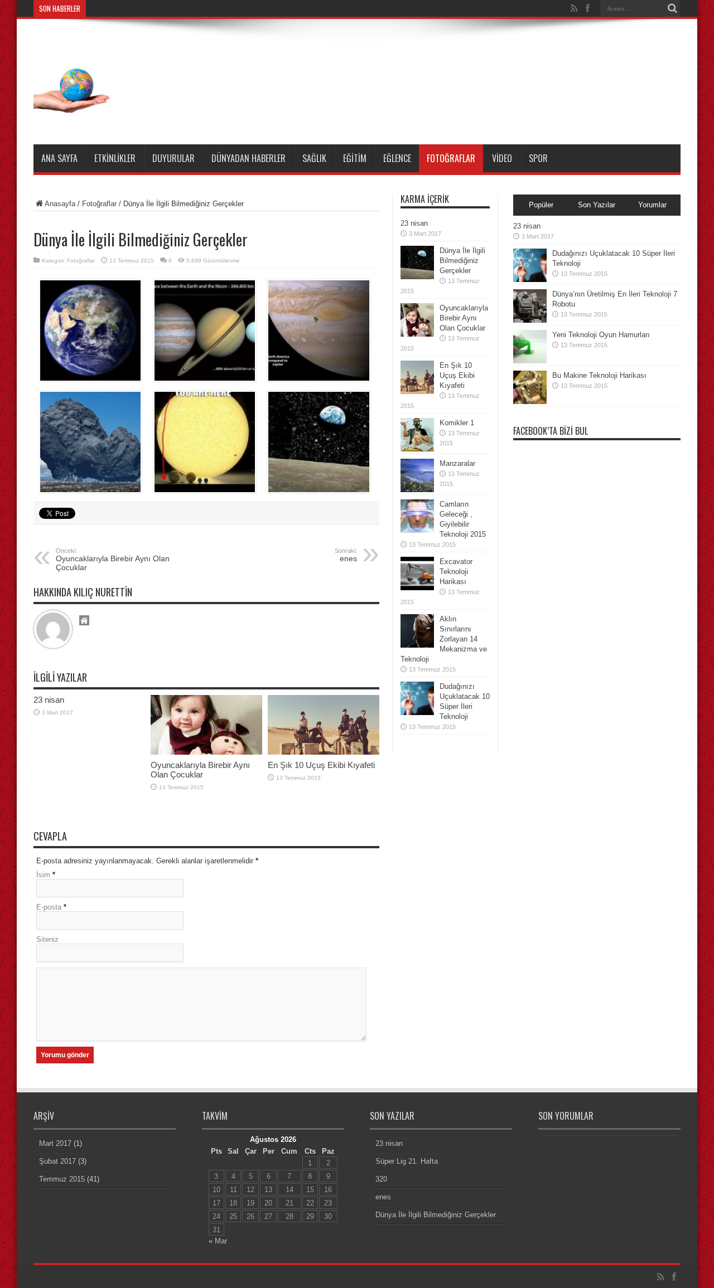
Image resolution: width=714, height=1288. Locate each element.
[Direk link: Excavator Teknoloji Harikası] (417, 588)
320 (381, 1179)
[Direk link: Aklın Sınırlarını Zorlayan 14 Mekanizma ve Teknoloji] (417, 645)
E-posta (48, 907)
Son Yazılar (596, 205)
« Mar (218, 1241)
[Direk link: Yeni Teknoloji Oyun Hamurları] (530, 361)
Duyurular (173, 158)
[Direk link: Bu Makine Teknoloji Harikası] (530, 401)
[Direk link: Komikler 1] (417, 449)
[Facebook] (587, 8)
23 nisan (48, 699)
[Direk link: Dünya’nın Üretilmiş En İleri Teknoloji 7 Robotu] (530, 320)
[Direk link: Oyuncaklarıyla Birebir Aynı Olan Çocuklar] (206, 752)
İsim (43, 875)
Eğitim (354, 158)
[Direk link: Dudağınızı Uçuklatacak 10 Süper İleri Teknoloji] (417, 712)
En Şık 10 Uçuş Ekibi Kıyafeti (321, 765)
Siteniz (47, 939)
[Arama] (672, 8)
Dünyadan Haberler (248, 158)
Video (502, 158)
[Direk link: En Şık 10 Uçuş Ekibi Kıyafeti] (323, 752)
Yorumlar (652, 205)
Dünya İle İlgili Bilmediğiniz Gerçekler (462, 260)
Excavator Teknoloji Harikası (456, 571)
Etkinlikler (115, 158)
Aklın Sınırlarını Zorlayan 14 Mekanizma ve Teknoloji (444, 639)
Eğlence (397, 158)
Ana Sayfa (59, 158)
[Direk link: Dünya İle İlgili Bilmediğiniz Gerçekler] (417, 277)
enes (383, 1197)
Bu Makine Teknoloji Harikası (599, 375)
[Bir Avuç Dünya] (75, 116)
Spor (538, 158)
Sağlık (314, 158)
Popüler (541, 205)
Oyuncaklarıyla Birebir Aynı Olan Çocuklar (113, 559)
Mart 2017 (55, 1143)
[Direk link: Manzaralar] (417, 489)
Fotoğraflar (451, 158)
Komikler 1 (457, 423)
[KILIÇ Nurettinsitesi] (84, 621)
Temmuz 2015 (62, 1179)
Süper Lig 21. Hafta (406, 1161)
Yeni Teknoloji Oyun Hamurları (601, 334)
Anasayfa (60, 204)
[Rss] (574, 8)
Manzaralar (457, 463)
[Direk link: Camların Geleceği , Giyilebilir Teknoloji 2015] (417, 530)
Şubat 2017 (57, 1161)
